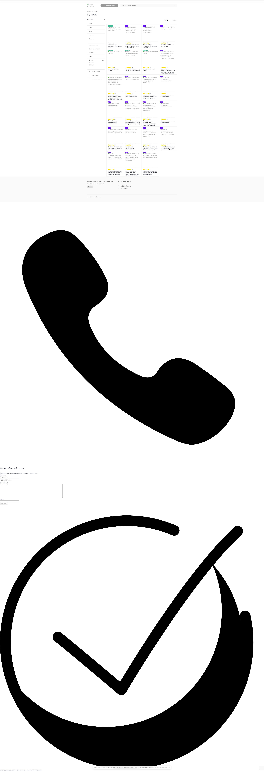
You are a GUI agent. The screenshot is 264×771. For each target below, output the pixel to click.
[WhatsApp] (91, 187)
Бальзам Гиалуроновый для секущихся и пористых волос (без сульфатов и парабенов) (132, 122)
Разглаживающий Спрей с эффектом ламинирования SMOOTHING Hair (132, 46)
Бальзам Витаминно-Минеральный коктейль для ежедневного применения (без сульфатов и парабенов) (168, 71)
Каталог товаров (110, 5)
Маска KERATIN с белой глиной (149, 69)
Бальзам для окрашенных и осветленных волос (167, 95)
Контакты (90, 183)
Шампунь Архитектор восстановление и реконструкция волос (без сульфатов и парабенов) (132, 173)
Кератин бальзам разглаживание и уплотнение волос (112, 122)
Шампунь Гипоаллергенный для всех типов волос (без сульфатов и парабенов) (168, 148)
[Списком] (174, 20)
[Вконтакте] (88, 187)
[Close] (169, 767)
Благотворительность (106, 181)
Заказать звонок (125, 183)
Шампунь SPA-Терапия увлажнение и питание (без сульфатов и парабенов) (150, 96)
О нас (96, 183)
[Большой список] (167, 20)
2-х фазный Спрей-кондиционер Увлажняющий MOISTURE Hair (150, 46)
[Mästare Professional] (92, 5)
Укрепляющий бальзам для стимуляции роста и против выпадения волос (150, 172)
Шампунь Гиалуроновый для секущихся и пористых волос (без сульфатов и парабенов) (150, 148)
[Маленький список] (165, 20)
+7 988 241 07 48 (126, 181)
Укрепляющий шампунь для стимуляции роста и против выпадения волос (115, 148)
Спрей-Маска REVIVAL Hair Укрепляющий (167, 45)
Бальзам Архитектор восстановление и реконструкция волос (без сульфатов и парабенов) (149, 123)
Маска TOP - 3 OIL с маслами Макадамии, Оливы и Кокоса (132, 69)
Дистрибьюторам (92, 181)
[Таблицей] (176, 20)
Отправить (4, 503)
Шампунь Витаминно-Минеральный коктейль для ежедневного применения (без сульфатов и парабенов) (115, 97)
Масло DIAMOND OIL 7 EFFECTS (113, 69)
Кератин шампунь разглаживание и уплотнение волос (130, 148)
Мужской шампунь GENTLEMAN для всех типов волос (115, 46)
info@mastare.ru (124, 188)
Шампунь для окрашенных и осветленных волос (168, 121)
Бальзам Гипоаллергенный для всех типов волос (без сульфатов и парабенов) (115, 172)
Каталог (101, 183)
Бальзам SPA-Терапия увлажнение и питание (131, 95)
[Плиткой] (172, 20)
